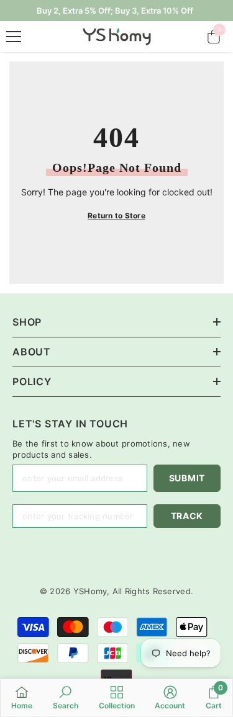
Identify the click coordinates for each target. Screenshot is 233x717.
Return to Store (116, 215)
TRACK (187, 515)
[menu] (13, 36)
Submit (187, 478)
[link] (66, 697)
